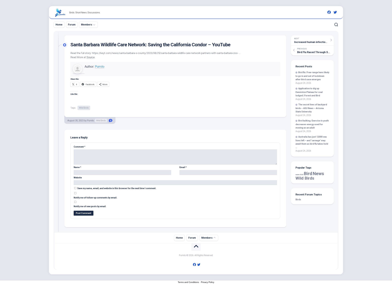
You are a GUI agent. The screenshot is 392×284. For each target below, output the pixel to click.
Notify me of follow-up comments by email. (95, 197)
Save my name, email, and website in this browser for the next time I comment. (116, 188)
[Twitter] (335, 12)
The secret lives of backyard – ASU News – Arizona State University (311, 108)
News (318, 173)
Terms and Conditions (188, 282)
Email (183, 167)
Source (91, 57)
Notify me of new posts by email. (90, 206)
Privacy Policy (207, 282)
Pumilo (99, 66)
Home (59, 24)
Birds (298, 199)
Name (77, 167)
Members (86, 24)
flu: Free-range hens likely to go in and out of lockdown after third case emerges (312, 76)
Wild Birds (84, 108)
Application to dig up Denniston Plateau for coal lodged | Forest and (309, 92)
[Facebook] (329, 12)
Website (78, 177)
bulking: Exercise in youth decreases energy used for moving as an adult (312, 124)
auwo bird (299, 175)
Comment (79, 147)
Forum (71, 24)
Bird (308, 173)
